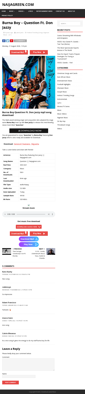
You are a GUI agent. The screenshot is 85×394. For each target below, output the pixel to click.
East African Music (63, 77)
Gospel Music (62, 92)
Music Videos (62, 114)
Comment (5, 357)
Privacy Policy (7, 15)
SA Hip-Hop (61, 121)
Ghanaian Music (63, 88)
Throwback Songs (63, 125)
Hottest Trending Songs (35, 33)
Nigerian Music (62, 118)
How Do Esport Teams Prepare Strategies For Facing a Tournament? (68, 56)
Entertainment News (44, 11)
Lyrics (30, 11)
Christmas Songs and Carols (67, 73)
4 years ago (9, 33)
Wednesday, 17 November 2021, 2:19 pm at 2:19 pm (17, 290)
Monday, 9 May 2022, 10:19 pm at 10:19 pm (14, 336)
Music (11, 11)
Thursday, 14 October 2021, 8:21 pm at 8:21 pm (16, 274)
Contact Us (60, 11)
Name (4, 374)
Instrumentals (62, 99)
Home (4, 11)
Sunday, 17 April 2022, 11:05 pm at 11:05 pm (15, 321)
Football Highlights (64, 84)
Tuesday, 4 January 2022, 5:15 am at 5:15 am (15, 305)
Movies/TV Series (63, 106)
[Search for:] (70, 23)
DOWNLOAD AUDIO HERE (27, 227)
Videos (20, 11)
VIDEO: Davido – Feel (64, 63)
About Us (71, 11)
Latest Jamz (20, 33)
